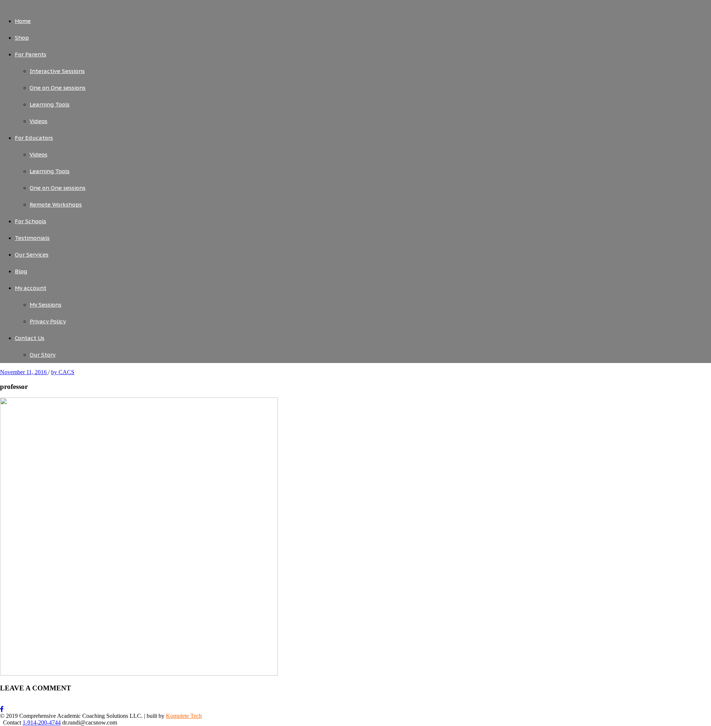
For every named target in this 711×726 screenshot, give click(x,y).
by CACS (62, 372)
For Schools (30, 221)
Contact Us (29, 337)
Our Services (32, 254)
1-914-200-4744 (42, 722)
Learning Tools (50, 104)
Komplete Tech (184, 716)
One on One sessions (58, 87)
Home (23, 20)
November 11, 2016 (24, 372)
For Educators (34, 137)
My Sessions (45, 304)
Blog (21, 271)
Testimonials (32, 237)
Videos (38, 121)
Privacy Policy (48, 321)
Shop (22, 37)
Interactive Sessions (57, 71)
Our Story (43, 354)
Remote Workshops (56, 204)
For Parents (30, 54)
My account (30, 287)
